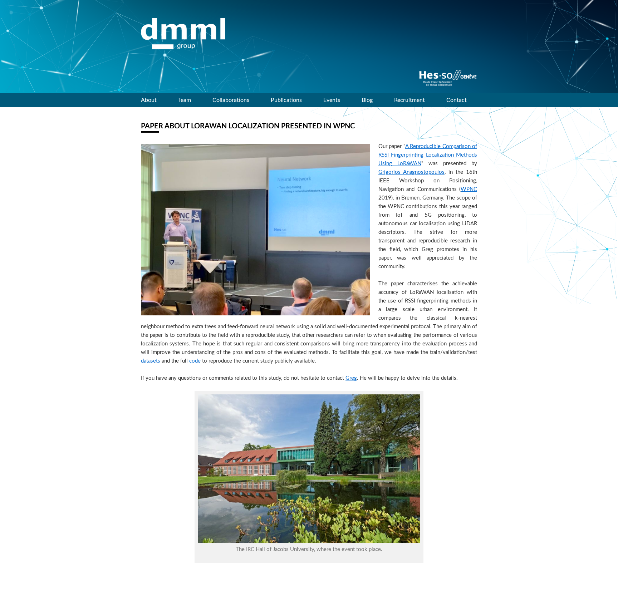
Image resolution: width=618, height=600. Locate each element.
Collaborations (230, 100)
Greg (351, 378)
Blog (367, 100)
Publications (286, 100)
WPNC (469, 189)
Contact (456, 100)
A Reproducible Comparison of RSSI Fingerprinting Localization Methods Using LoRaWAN (427, 155)
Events (331, 100)
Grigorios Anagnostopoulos (411, 172)
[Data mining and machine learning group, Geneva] (183, 33)
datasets (150, 361)
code (195, 361)
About (149, 100)
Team (184, 100)
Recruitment (409, 100)
